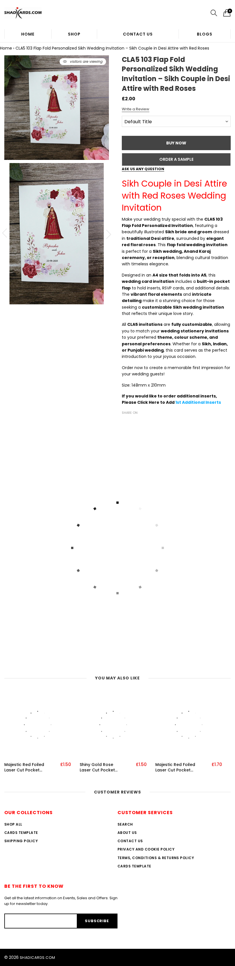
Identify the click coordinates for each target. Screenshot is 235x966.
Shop (74, 34)
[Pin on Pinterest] (142, 422)
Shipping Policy (21, 840)
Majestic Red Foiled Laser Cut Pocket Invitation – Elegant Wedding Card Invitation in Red (24, 767)
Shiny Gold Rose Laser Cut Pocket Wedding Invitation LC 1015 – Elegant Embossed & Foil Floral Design (99, 767)
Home (27, 34)
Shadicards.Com (37, 957)
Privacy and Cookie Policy (146, 849)
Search (125, 824)
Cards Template (21, 832)
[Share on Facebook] (125, 422)
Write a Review (135, 109)
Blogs (204, 34)
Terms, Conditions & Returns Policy (155, 857)
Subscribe (97, 921)
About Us (127, 832)
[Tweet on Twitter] (133, 422)
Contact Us (138, 34)
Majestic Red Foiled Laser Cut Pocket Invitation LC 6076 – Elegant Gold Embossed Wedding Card (176, 767)
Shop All (13, 824)
